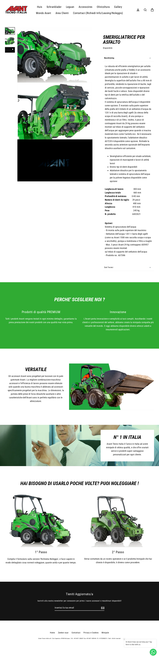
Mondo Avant (43, 13)
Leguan (70, 6)
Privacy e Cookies (91, 632)
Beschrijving (109, 58)
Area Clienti (62, 13)
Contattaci (76, 632)
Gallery (118, 6)
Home (52, 632)
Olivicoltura (103, 6)
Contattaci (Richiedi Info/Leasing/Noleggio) (98, 13)
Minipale (105, 632)
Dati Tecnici (108, 267)
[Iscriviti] (102, 608)
